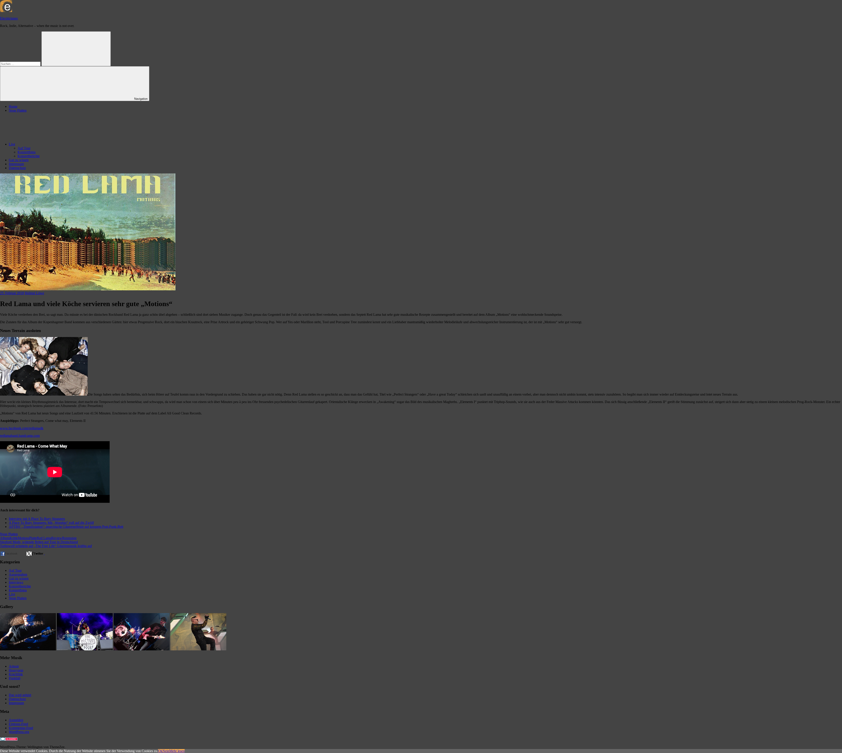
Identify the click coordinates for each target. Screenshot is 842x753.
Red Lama (44, 538)
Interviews (16, 582)
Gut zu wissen (19, 160)
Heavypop (16, 670)
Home (13, 106)
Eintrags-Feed (18, 724)
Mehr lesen (177, 751)
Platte (33, 538)
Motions (23, 538)
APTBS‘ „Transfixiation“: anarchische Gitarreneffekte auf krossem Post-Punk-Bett (66, 526)
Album (5, 538)
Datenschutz (17, 168)
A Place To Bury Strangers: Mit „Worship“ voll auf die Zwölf (51, 523)
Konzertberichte (29, 156)
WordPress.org (19, 732)
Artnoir (14, 666)
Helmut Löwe (34, 293)
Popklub (14, 678)
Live (12, 144)
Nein (165, 751)
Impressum (16, 164)
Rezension (69, 538)
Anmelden (16, 720)
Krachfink (16, 674)
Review (56, 538)
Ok (160, 751)
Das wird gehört (20, 695)
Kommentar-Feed (21, 728)
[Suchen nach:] (20, 64)
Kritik (14, 538)
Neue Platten (18, 110)
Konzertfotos (27, 152)
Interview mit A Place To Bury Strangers (37, 519)
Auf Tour (24, 148)
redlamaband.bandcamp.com (20, 435)
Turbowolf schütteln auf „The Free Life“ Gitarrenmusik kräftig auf (46, 546)
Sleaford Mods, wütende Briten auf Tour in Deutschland (39, 542)
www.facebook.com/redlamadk (21, 428)
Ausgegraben (18, 574)
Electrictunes (9, 18)
